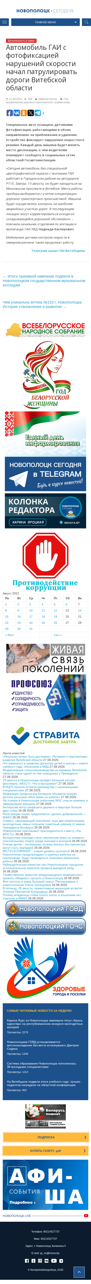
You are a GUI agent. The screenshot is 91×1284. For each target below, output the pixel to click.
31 (31, 628)
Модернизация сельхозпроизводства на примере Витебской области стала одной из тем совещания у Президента (45, 771)
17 (31, 616)
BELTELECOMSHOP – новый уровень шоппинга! (36, 851)
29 (6, 628)
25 (43, 622)
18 (43, 616)
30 (19, 628)
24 (31, 622)
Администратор (47, 99)
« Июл (9, 635)
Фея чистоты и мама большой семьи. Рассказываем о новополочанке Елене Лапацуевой (40, 883)
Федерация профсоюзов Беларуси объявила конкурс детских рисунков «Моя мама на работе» (40, 795)
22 (6, 622)
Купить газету (45, 1150)
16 (19, 616)
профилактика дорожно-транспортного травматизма (38, 102)
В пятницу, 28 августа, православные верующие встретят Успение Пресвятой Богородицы (43, 890)
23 (19, 622)
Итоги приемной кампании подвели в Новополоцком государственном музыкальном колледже (44, 280)
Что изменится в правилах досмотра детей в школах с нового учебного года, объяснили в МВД (45, 765)
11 (43, 610)
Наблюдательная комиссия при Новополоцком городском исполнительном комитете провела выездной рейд (43, 866)
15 (6, 616)
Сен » (58, 635)
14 (79, 610)
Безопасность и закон (21, 40)
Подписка (46, 1137)
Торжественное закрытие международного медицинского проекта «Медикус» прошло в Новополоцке (42, 876)
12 (55, 610)
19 (55, 616)
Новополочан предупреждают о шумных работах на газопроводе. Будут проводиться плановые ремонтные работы (41, 858)
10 (31, 610)
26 (55, 622)
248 (29, 99)
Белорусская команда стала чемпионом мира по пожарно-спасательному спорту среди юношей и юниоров (44, 839)
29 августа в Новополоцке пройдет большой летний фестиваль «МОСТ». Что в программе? (39, 781)
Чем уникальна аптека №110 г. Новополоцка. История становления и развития (43, 304)
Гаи (66, 99)
